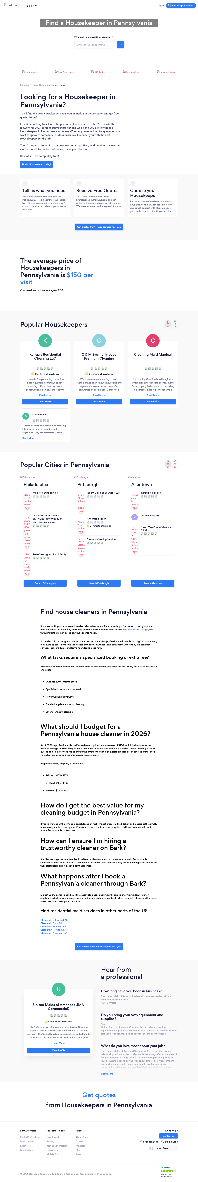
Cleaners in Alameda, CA (53, 933)
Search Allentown (152, 583)
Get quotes (99, 1094)
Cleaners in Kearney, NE (53, 926)
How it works (27, 1141)
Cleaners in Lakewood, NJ (54, 920)
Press (78, 1154)
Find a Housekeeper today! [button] (36, 164)
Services (24, 85)
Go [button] (120, 44)
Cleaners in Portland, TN (53, 929)
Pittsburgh (142, 629)
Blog (78, 1150)
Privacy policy (104, 1174)
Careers (80, 1141)
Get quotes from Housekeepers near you (99, 227)
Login (23, 1145)
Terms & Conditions (67, 1174)
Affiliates (80, 1145)
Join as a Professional (58, 1145)
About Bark (82, 1137)
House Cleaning (40, 85)
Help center (53, 1150)
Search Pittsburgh (99, 583)
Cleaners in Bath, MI (51, 923)
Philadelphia (129, 629)
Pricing (50, 1141)
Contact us (168, 1136)
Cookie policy (87, 1174)
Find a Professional (30, 1137)
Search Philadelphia (45, 583)
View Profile (45, 401)
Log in (160, 5)
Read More (107, 1073)
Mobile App (26, 1150)
